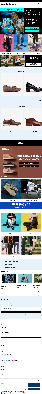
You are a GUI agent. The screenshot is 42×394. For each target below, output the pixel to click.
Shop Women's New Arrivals (29, 166)
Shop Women (4, 324)
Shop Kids (3, 330)
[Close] (38, 380)
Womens (4, 303)
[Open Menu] (40, 3)
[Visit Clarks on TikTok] (8, 355)
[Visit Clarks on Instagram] (5, 355)
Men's (16, 7)
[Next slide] (40, 101)
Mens (10, 303)
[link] (8, 282)
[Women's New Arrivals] (7, 43)
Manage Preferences (34, 388)
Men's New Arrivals (21, 53)
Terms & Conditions (16, 314)
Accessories (32, 7)
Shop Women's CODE (32, 28)
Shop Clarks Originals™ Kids (33, 64)
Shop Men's (23, 207)
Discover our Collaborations (8, 335)
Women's (9, 7)
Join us (21, 311)
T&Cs (28, 207)
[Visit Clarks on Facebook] (2, 355)
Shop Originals (5, 332)
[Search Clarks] (34, 3)
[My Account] (36, 3)
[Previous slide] (38, 101)
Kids (3, 305)
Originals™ (23, 7)
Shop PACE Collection (35, 53)
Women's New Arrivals (6, 53)
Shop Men (4, 327)
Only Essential (34, 386)
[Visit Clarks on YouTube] (11, 355)
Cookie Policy (5, 393)
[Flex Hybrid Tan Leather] (21, 43)
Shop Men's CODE (32, 31)
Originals (11, 305)
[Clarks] (8, 4)
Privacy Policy (23, 314)
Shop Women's (16, 207)
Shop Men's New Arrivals (29, 163)
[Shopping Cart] (38, 3)
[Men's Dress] (12, 119)
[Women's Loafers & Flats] (12, 84)
